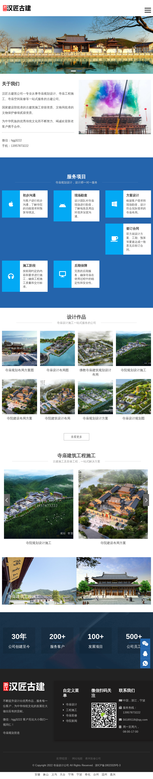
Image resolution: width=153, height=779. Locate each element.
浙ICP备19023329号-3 (108, 765)
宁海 (71, 774)
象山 (46, 774)
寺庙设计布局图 (57, 370)
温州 (104, 774)
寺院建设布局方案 (19, 418)
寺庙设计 (71, 704)
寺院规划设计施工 (133, 370)
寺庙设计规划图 (133, 418)
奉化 (87, 774)
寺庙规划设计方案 (95, 418)
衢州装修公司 (93, 758)
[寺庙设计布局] (76, 45)
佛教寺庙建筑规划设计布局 (95, 372)
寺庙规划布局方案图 (19, 370)
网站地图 (77, 758)
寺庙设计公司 (61, 765)
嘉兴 (113, 774)
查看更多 (76, 436)
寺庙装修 (71, 715)
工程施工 (71, 710)
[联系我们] (145, 653)
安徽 (37, 774)
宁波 (79, 774)
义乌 (54, 774)
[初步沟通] (25, 204)
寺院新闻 (71, 720)
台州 (96, 774)
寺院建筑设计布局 (57, 418)
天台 (62, 774)
